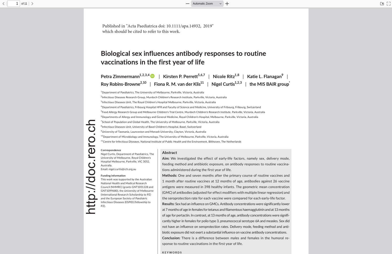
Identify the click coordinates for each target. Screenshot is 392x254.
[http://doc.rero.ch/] (91, 166)
